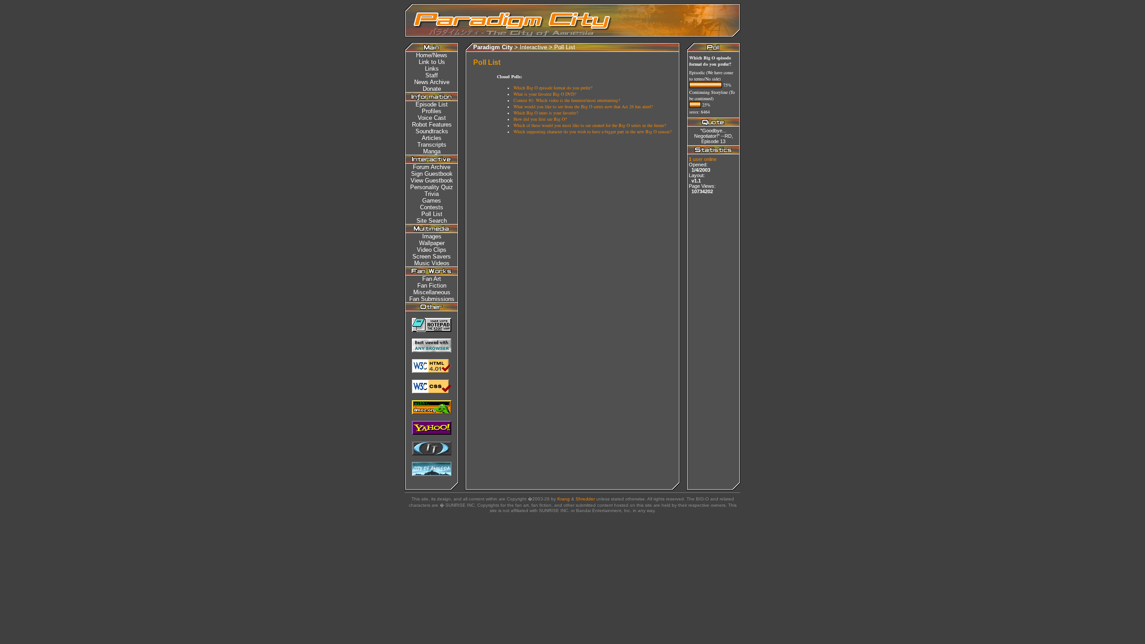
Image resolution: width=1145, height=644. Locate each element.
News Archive (432, 82)
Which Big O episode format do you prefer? (552, 88)
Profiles (431, 111)
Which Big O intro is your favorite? (545, 113)
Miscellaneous (431, 292)
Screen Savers (431, 256)
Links (432, 68)
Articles (431, 138)
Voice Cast (432, 117)
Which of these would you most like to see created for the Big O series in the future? (589, 125)
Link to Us (432, 62)
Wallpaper (432, 243)
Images (431, 236)
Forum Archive (431, 167)
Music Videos (432, 263)
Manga (432, 151)
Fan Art (431, 278)
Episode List (432, 104)
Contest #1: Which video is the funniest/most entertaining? (566, 100)
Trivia (431, 194)
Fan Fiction (431, 285)
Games (431, 200)
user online (703, 159)
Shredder (585, 498)
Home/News (431, 55)
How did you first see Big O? (540, 119)
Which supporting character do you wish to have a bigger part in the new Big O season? (592, 131)
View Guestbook (432, 180)
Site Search (431, 220)
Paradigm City (493, 47)
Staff (431, 75)
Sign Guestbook (432, 173)
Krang (563, 498)
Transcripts (431, 144)
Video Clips (431, 249)
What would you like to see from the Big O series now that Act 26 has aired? (583, 106)
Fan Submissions (431, 299)
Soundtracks (432, 131)
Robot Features (432, 124)
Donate (432, 88)
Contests (431, 207)
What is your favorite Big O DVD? (544, 94)
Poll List (564, 47)
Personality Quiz (431, 187)
